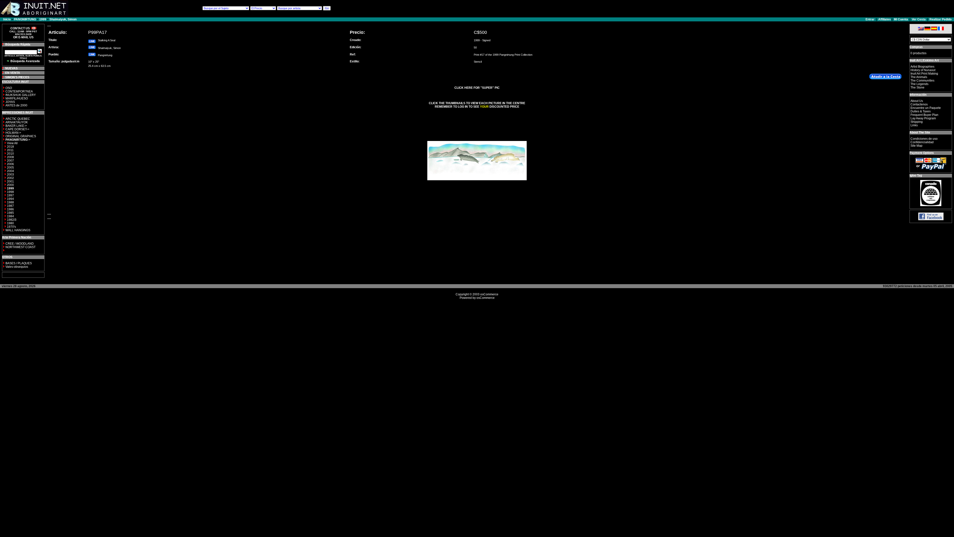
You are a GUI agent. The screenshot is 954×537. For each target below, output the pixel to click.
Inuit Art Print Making (924, 73)
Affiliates (884, 19)
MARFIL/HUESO (16, 98)
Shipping (917, 122)
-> (17, 139)
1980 (10, 223)
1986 (10, 209)
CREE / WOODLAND (19, 243)
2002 (10, 178)
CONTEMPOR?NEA (19, 91)
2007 (10, 160)
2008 (10, 157)
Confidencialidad (922, 142)
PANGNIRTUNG (25, 19)
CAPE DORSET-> (17, 129)
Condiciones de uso (924, 138)
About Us (917, 101)
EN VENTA (12, 73)
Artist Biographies (922, 66)
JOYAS (10, 102)
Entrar (870, 19)
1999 (42, 19)
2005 (10, 167)
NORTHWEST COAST (20, 247)
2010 (10, 153)
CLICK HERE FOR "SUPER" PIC (477, 88)
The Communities (922, 80)
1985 (10, 213)
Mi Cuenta (901, 19)
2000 (10, 185)
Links (914, 125)
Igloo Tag (916, 175)
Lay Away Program (923, 118)
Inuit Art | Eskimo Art (924, 60)
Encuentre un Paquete (926, 108)
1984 (10, 216)
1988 (10, 202)
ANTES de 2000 (16, 105)
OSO (8, 88)
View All (12, 143)
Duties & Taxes (921, 111)
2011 (10, 150)
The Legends (919, 84)
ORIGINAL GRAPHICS (20, 136)
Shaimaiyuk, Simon (63, 19)
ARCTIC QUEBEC (17, 119)
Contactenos (919, 104)
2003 (10, 174)
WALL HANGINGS (17, 230)
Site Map (916, 145)
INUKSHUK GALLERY (20, 95)
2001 (10, 181)
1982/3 (11, 220)
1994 (10, 199)
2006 (10, 164)
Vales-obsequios (16, 266)
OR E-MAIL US (23, 37)
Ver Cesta (919, 19)
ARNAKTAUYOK (16, 122)
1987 (10, 206)
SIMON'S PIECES (17, 77)
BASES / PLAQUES (18, 263)
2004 (10, 171)
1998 (10, 192)
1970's (11, 226)
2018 (10, 146)
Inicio (7, 19)
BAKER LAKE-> (16, 126)
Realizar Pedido (940, 19)
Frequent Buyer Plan (924, 115)
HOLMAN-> (13, 132)
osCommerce (489, 294)
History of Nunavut (923, 70)
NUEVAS (11, 68)
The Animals (919, 77)
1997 (10, 195)
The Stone (917, 87)
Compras (916, 47)
